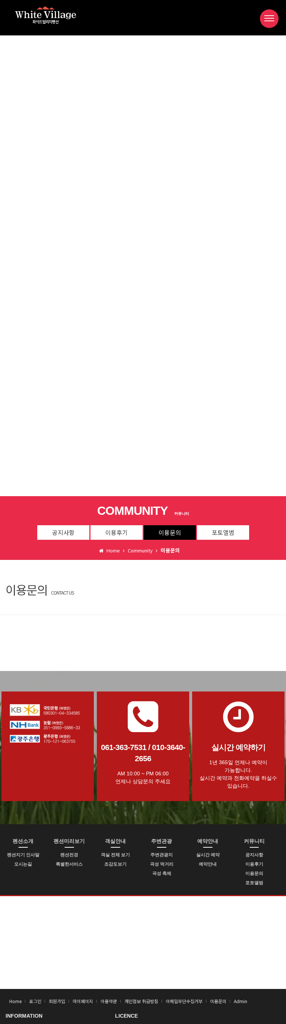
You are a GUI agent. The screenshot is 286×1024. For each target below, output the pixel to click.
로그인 (35, 1001)
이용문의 (170, 532)
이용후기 (116, 532)
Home (15, 1001)
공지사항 (63, 532)
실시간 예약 (208, 854)
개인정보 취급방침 (141, 1001)
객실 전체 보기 (115, 854)
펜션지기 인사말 (23, 854)
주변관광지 (161, 854)
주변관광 (161, 841)
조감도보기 (115, 864)
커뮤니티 (254, 841)
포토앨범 (223, 532)
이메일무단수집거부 (184, 1001)
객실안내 (115, 841)
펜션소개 (23, 841)
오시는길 (23, 864)
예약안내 (207, 841)
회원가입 (57, 1001)
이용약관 (109, 1001)
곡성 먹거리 (162, 864)
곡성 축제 (161, 873)
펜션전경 (69, 854)
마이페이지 (83, 1001)
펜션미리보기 (69, 841)
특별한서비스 (69, 864)
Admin (240, 1001)
